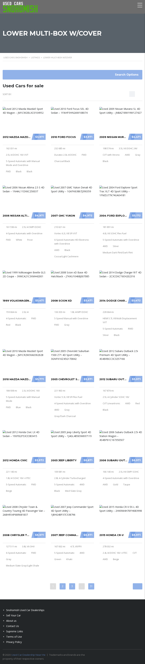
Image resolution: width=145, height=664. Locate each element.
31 (91, 586)
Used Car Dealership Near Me (28, 654)
